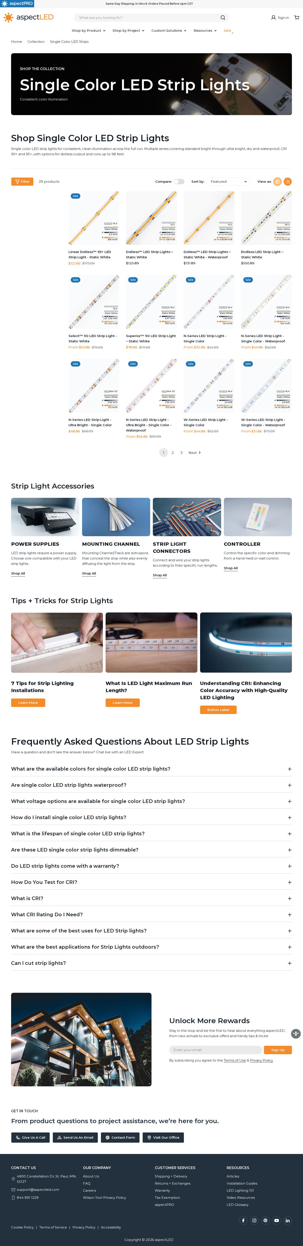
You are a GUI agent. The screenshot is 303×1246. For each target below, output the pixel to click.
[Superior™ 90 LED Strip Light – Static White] (151, 302)
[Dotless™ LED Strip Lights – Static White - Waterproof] (209, 218)
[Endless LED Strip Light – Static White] (266, 218)
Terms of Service (53, 1227)
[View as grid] (277, 181)
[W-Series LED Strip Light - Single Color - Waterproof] (266, 386)
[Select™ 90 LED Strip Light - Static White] (94, 302)
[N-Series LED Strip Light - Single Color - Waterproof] (266, 302)
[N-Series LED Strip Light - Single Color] (209, 302)
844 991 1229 (28, 1197)
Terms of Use (235, 1060)
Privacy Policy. (261, 1060)
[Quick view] (114, 200)
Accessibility (111, 1227)
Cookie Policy (22, 1227)
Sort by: (197, 181)
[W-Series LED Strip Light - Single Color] (209, 386)
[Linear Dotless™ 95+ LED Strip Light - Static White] (94, 218)
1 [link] (163, 453)
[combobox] (151, 17)
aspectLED (164, 1240)
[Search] (223, 17)
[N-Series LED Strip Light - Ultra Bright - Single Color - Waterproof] (151, 386)
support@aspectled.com (38, 1189)
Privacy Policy (84, 1227)
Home (16, 41)
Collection (36, 41)
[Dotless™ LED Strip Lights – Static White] (151, 218)
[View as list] (287, 181)
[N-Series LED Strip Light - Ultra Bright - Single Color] (94, 386)
